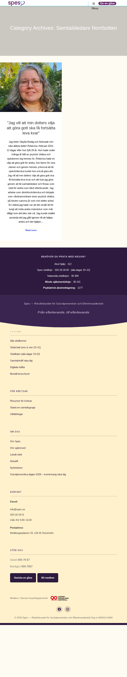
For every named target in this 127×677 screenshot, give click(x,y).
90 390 (75, 275)
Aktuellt (14, 461)
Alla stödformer (18, 340)
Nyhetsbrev (16, 467)
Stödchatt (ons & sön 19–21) (25, 347)
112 (69, 264)
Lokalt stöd (16, 454)
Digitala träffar (17, 367)
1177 (80, 287)
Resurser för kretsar (21, 400)
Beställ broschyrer (20, 373)
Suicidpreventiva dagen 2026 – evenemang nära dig (38, 474)
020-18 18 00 (62, 269)
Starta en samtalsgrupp (22, 407)
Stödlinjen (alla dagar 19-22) (25, 354)
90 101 (77, 281)
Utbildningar (16, 414)
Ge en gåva (107, 3)
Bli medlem (47, 577)
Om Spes (15, 441)
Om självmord (17, 447)
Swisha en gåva (23, 577)
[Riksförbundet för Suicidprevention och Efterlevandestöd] (16, 3)
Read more (31, 230)
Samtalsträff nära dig (21, 360)
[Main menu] (94, 3)
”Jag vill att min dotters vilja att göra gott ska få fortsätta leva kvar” (31, 128)
